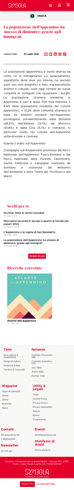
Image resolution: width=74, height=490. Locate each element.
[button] (53, 62)
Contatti (7, 429)
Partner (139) (38, 376)
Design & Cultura (12, 361)
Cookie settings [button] (45, 484)
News (5, 408)
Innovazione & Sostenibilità (11, 356)
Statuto (36, 411)
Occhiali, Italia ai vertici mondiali (24, 213)
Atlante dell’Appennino (21, 321)
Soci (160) (36, 368)
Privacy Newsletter (42, 407)
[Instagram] (60, 54)
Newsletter (9, 445)
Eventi (40, 429)
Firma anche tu (42, 450)
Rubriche (6, 404)
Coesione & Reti (12, 365)
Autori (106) (37, 372)
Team (36, 395)
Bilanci (36, 415)
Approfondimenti (11, 391)
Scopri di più (37, 256)
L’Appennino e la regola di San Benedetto (30, 232)
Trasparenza (39, 419)
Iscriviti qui (6, 451)
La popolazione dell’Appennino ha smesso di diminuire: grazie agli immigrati (34, 31)
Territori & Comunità (14, 370)
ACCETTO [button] (27, 484)
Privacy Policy (40, 403)
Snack (42, 16)
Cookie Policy (40, 399)
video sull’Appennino (31, 143)
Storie (5, 400)
